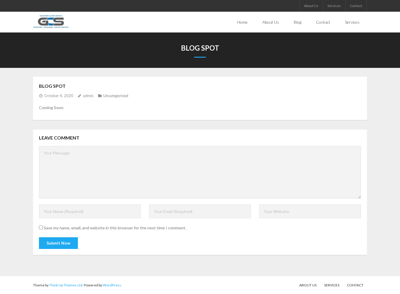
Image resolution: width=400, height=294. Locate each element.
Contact (356, 6)
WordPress (112, 285)
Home (242, 22)
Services (334, 6)
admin (88, 95)
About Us (311, 6)
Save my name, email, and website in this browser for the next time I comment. (115, 227)
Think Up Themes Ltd (65, 285)
